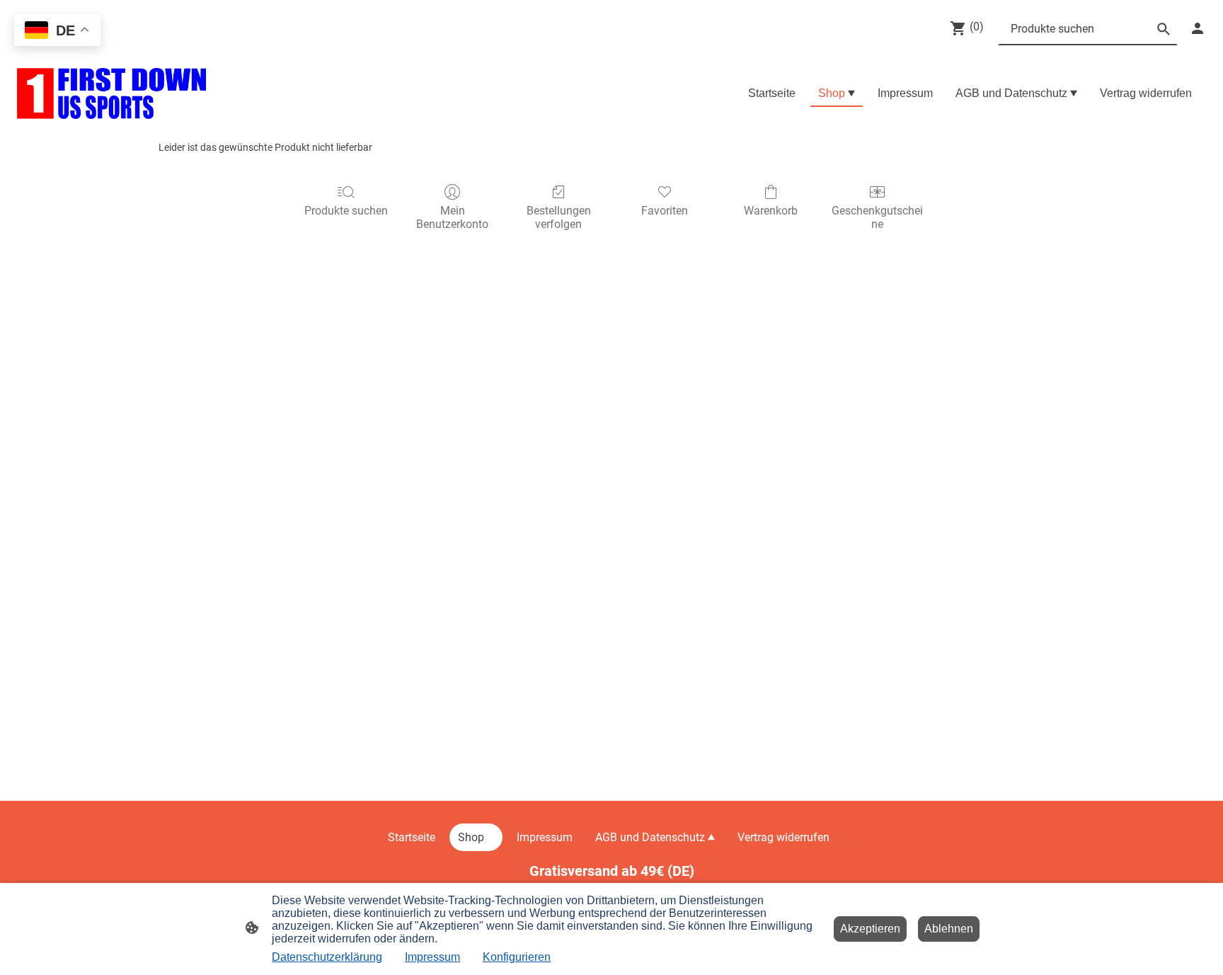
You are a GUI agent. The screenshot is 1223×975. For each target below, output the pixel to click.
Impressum (432, 957)
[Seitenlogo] (111, 93)
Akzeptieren (870, 929)
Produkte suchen (346, 210)
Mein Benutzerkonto (452, 217)
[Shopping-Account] (1197, 28)
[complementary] (57, 31)
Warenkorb (771, 210)
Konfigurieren (517, 957)
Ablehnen (948, 929)
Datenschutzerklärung (327, 957)
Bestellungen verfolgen (559, 217)
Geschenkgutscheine (877, 217)
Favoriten (664, 210)
